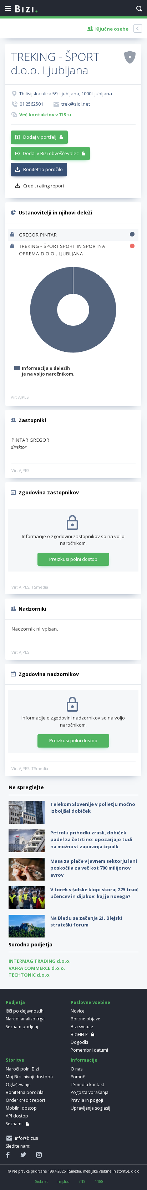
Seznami (14, 1124)
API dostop (17, 1116)
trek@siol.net (75, 104)
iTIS (82, 1181)
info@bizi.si (25, 1138)
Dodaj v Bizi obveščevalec (50, 153)
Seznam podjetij (22, 1027)
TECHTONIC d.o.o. (30, 975)
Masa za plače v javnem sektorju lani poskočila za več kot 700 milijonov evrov (93, 868)
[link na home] (26, 9)
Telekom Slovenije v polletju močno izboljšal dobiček (92, 807)
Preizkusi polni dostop (73, 559)
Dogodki (79, 1042)
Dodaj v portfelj (39, 137)
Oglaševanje (18, 1085)
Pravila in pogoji (87, 1100)
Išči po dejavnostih (25, 1011)
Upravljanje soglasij (90, 1108)
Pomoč (78, 1077)
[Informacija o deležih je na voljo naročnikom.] (13, 235)
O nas (76, 1069)
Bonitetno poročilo (43, 169)
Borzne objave (85, 1019)
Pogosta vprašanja (89, 1092)
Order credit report (25, 1100)
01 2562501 (31, 104)
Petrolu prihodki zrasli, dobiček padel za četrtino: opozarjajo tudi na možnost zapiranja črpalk (91, 839)
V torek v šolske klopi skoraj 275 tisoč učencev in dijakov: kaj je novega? (94, 893)
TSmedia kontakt (87, 1085)
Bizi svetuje (82, 1027)
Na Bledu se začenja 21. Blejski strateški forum (86, 921)
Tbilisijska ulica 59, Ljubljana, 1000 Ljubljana (65, 93)
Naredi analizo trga (25, 1019)
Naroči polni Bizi (22, 1069)
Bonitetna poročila (25, 1092)
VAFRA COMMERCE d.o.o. (37, 968)
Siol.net (41, 1181)
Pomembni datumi (89, 1050)
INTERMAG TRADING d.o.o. (40, 961)
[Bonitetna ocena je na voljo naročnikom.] (130, 57)
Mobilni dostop (21, 1108)
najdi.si (63, 1181)
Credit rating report (43, 185)
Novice (78, 1011)
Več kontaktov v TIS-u (45, 114)
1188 (99, 1181)
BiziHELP (79, 1034)
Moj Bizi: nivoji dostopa (29, 1077)
